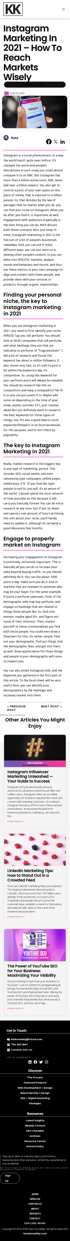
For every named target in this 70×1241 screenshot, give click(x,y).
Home (35, 1194)
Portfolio (35, 1203)
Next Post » (51, 706)
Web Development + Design (35, 1087)
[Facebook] (35, 1062)
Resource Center (35, 1141)
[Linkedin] (30, 1062)
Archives (35, 1136)
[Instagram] (46, 1062)
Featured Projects (35, 1082)
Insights (35, 1213)
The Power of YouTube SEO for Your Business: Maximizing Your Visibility (32, 970)
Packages (35, 1103)
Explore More (35, 1223)
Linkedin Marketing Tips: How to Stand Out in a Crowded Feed (30, 875)
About (35, 1208)
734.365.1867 (19, 1044)
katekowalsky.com (35, 1233)
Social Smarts (35, 84)
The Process (35, 1077)
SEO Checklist (35, 1130)
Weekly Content (35, 1125)
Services (35, 1198)
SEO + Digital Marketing (35, 1098)
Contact (34, 1218)
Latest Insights (35, 1120)
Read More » (16, 821)
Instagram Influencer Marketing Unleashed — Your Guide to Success (30, 776)
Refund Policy (35, 1146)
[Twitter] (41, 1062)
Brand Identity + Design (35, 1093)
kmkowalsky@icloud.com (26, 1039)
